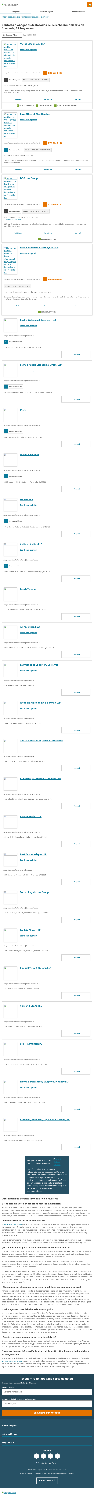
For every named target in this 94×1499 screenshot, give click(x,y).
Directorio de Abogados (11, 17)
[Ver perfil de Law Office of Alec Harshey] (10, 125)
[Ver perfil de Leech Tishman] (10, 594)
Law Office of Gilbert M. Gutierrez (39, 664)
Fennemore (26, 499)
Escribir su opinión (28, 49)
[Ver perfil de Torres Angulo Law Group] (10, 897)
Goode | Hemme (29, 454)
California (45, 17)
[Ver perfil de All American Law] (10, 632)
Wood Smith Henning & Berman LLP (40, 702)
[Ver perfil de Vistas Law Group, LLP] (10, 55)
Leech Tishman (28, 589)
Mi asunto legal (8, 1387)
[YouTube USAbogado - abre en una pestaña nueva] (57, 1456)
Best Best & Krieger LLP (33, 854)
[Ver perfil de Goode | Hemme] (10, 459)
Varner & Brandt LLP (31, 1005)
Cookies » (71, 1474)
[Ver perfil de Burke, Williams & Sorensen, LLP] (10, 325)
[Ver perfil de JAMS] (10, 414)
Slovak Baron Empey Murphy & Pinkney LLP (44, 1081)
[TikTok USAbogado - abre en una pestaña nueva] (50, 1456)
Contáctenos (18, 99)
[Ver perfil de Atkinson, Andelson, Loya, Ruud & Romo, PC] (10, 1124)
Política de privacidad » (27, 1474)
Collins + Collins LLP (31, 544)
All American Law (30, 626)
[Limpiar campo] (89, 1391)
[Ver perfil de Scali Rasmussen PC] (10, 1049)
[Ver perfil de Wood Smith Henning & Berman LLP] (10, 707)
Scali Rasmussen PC (31, 1043)
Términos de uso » (41, 1474)
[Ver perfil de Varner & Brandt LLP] (10, 1011)
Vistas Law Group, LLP (32, 43)
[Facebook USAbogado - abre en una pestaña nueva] (36, 1456)
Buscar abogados (9, 1425)
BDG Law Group (29, 178)
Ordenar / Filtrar (10, 35)
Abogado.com (8, 1442)
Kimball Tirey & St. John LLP (35, 967)
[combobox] (47, 1392)
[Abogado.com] (10, 4)
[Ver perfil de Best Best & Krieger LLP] (10, 859)
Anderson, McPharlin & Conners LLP (40, 778)
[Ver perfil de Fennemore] (10, 504)
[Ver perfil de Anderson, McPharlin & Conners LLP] (10, 783)
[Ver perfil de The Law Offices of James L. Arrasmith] (10, 745)
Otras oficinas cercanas (13, 219)
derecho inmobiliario (13, 1224)
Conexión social (78, 11)
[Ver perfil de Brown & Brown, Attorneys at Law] (10, 260)
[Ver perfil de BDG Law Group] (10, 188)
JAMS (23, 409)
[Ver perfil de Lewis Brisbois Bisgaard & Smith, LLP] (10, 370)
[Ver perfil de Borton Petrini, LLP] (10, 821)
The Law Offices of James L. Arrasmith (41, 740)
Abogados (21, 11)
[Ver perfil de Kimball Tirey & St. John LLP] (10, 973)
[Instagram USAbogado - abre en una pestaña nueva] (43, 1456)
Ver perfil (78, 99)
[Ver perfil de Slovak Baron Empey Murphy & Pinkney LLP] (10, 1086)
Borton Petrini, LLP (30, 816)
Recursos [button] (46, 11)
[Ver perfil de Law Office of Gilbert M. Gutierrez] (10, 670)
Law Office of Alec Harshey (35, 114)
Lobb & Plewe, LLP (30, 930)
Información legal (10, 1434)
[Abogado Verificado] (60, 1162)
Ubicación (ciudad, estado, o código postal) (19, 1399)
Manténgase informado (12, 1361)
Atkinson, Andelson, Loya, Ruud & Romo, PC (45, 1119)
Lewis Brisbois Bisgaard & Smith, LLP (41, 364)
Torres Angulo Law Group (34, 892)
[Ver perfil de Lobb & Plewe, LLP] (10, 935)
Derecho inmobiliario (30, 17)
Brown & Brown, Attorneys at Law (39, 247)
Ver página (48, 99)
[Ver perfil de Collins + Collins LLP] (10, 549)
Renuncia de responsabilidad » (57, 1474)
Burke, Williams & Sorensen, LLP (38, 319)
